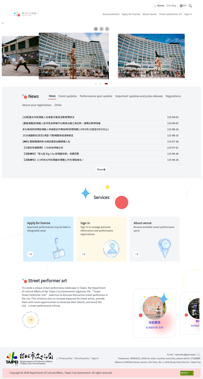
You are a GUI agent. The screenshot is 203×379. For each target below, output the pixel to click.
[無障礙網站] (186, 373)
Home (160, 5)
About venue (150, 14)
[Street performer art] (31, 320)
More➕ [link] (101, 169)
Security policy (82, 358)
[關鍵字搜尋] (190, 5)
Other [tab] (58, 105)
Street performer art (170, 14)
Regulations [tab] (173, 96)
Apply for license (131, 14)
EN (184, 5)
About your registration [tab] (36, 105)
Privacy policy (65, 358)
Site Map (171, 5)
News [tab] (52, 96)
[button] (96, 29)
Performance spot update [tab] (96, 96)
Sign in (188, 14)
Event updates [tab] (68, 96)
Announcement (111, 14)
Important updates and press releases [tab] (139, 96)
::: (155, 5)
